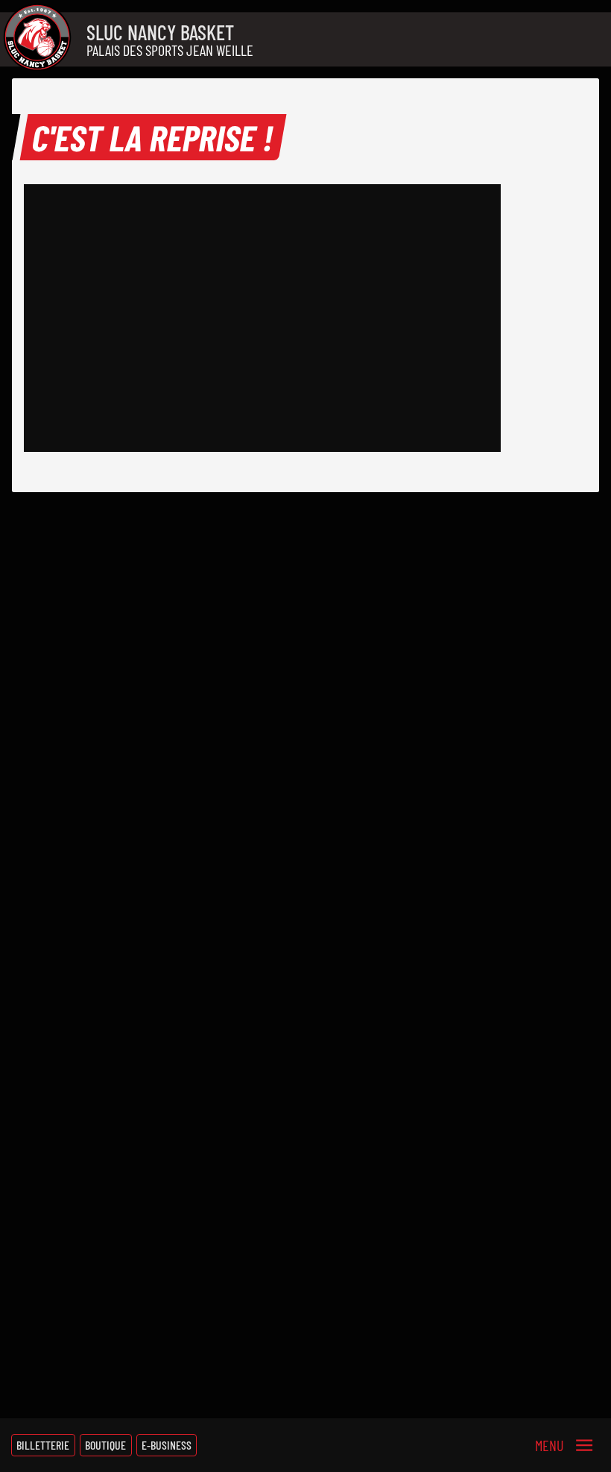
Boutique (105, 1445)
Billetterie (42, 1445)
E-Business (166, 1445)
